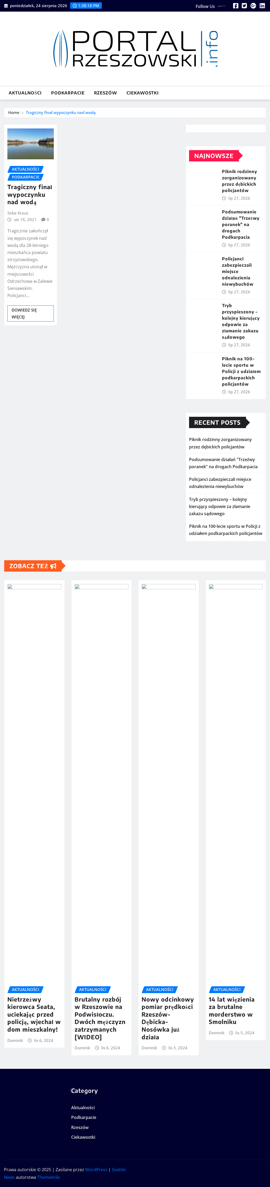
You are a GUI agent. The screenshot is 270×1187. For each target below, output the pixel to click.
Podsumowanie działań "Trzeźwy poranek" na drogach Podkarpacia (240, 224)
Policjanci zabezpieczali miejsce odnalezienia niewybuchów (237, 271)
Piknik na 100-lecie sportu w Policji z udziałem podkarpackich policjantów (241, 371)
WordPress (96, 1169)
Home (14, 112)
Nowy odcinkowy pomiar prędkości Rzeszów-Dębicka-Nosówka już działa (168, 1018)
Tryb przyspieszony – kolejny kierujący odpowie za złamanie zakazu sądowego (219, 506)
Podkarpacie (68, 92)
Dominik (15, 1040)
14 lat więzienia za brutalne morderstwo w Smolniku (232, 1010)
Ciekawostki (143, 92)
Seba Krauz (17, 213)
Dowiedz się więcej (24, 313)
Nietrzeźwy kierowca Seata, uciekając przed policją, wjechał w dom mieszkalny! (34, 1014)
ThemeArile (48, 1177)
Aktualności (25, 92)
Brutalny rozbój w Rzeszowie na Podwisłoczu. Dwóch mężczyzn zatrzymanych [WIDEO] (100, 1018)
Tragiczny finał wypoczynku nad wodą (61, 112)
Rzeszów (105, 92)
